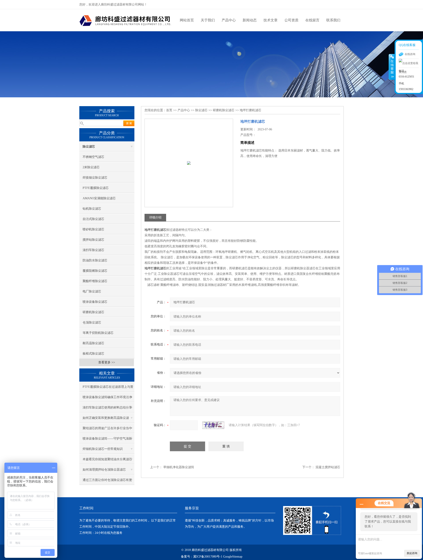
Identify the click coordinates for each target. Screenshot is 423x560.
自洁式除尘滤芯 (93, 219)
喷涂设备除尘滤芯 (95, 301)
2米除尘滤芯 (91, 167)
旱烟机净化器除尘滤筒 (178, 467)
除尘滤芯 (201, 110)
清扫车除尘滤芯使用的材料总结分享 (107, 407)
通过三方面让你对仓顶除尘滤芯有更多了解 (107, 481)
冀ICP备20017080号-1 (207, 556)
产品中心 (229, 20)
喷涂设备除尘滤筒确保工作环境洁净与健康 (107, 399)
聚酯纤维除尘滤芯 (95, 281)
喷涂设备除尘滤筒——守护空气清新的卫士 (107, 440)
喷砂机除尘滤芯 (93, 229)
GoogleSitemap (232, 556)
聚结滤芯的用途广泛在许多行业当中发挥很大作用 (107, 430)
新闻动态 (250, 20)
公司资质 (291, 20)
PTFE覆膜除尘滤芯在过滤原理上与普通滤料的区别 (108, 388)
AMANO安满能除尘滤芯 (99, 198)
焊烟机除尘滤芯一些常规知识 (103, 449)
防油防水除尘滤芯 (95, 260)
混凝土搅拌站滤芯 (327, 467)
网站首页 (187, 20)
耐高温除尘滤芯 (93, 343)
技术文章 (270, 20)
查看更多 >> (106, 362)
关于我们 (208, 20)
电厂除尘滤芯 (92, 291)
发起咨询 (412, 553)
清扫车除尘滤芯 (93, 250)
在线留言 (312, 20)
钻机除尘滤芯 (92, 208)
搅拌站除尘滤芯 (93, 239)
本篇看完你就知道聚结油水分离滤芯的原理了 (107, 461)
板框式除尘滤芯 (93, 353)
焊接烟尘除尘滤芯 (95, 177)
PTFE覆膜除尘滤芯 (96, 188)
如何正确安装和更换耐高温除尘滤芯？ (106, 419)
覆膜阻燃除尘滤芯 (95, 270)
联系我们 (333, 20)
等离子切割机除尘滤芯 (98, 333)
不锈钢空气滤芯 (93, 157)
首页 (169, 110)
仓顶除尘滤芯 (92, 322)
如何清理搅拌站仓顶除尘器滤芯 (104, 469)
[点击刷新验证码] (213, 425)
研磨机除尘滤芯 (93, 312)
